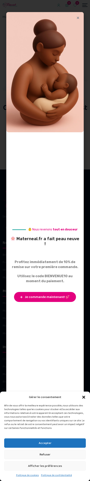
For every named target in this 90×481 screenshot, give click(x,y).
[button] (84, 397)
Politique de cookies (27, 475)
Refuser (45, 454)
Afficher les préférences (45, 466)
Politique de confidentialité (56, 475)
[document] (45, 240)
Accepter (45, 443)
